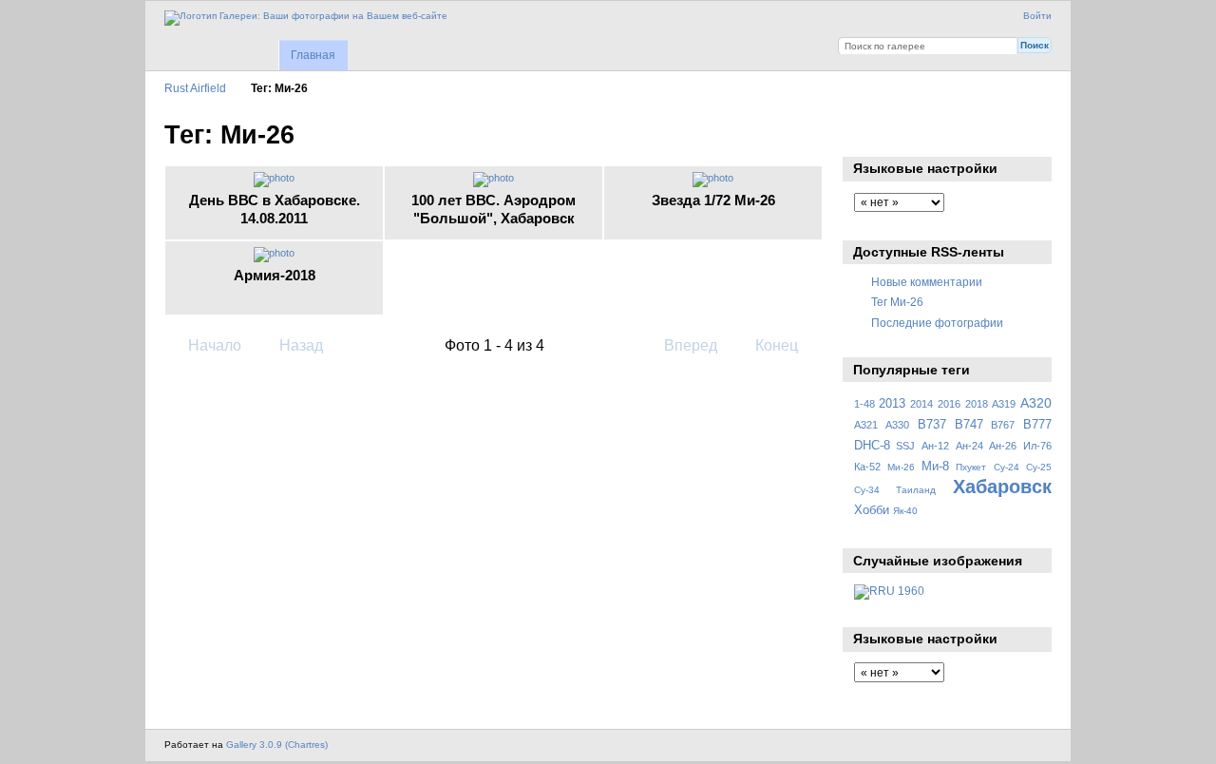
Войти (1037, 15)
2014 (921, 404)
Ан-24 (969, 445)
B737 (932, 424)
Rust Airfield (195, 88)
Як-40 (905, 511)
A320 (1036, 403)
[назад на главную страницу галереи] (305, 18)
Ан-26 (1002, 445)
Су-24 (1006, 467)
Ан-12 (935, 445)
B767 (1003, 424)
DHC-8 (872, 445)
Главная (313, 55)
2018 (976, 404)
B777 (1037, 424)
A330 (897, 424)
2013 (892, 404)
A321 (866, 424)
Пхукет (971, 467)
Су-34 (867, 490)
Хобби (871, 510)
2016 (949, 404)
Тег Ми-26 (897, 302)
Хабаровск (1002, 486)
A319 (1004, 404)
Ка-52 (867, 466)
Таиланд (916, 490)
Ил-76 (1037, 445)
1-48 (864, 404)
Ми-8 (935, 466)
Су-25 (1039, 467)
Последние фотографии (937, 322)
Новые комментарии (926, 282)
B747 (969, 424)
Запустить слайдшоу (864, 133)
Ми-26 (901, 467)
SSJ (905, 445)
